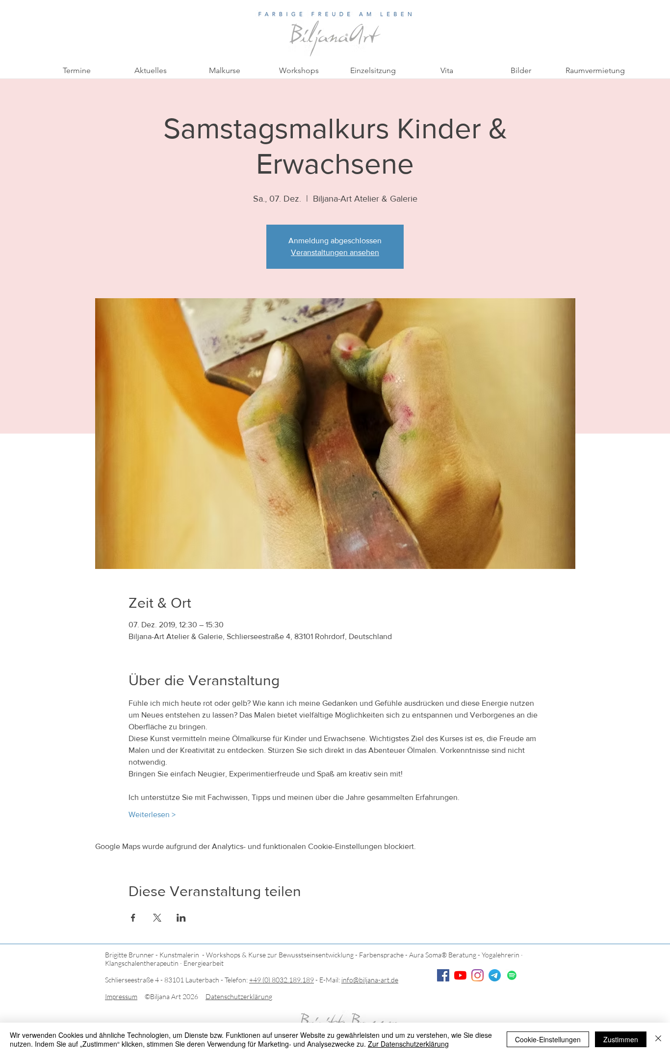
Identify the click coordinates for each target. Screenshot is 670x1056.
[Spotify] (512, 975)
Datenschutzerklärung (239, 996)
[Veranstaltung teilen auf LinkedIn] (181, 918)
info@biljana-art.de (369, 980)
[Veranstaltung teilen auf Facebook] (133, 918)
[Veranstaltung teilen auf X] (157, 918)
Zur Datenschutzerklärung (408, 1044)
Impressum (121, 996)
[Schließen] (658, 1039)
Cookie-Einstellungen (548, 1039)
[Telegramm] (495, 975)
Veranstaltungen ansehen (335, 252)
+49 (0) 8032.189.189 (281, 980)
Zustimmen (620, 1039)
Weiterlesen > (152, 814)
